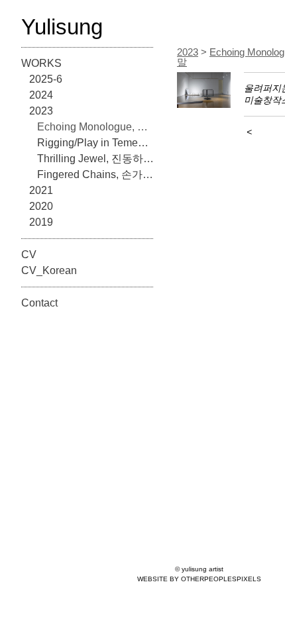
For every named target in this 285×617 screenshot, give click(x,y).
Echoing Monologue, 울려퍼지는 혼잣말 (95, 126)
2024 (41, 95)
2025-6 (45, 79)
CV (28, 254)
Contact (39, 302)
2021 (41, 190)
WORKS (41, 63)
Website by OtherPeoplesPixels (199, 579)
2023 (41, 111)
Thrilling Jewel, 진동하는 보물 (95, 158)
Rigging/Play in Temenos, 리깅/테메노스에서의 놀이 (95, 142)
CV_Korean (49, 270)
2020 (41, 206)
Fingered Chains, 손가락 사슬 (95, 174)
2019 (41, 222)
